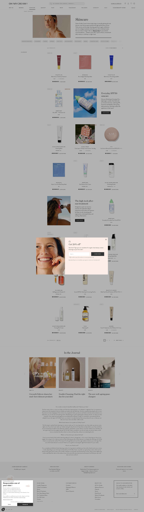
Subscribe (97, 254)
